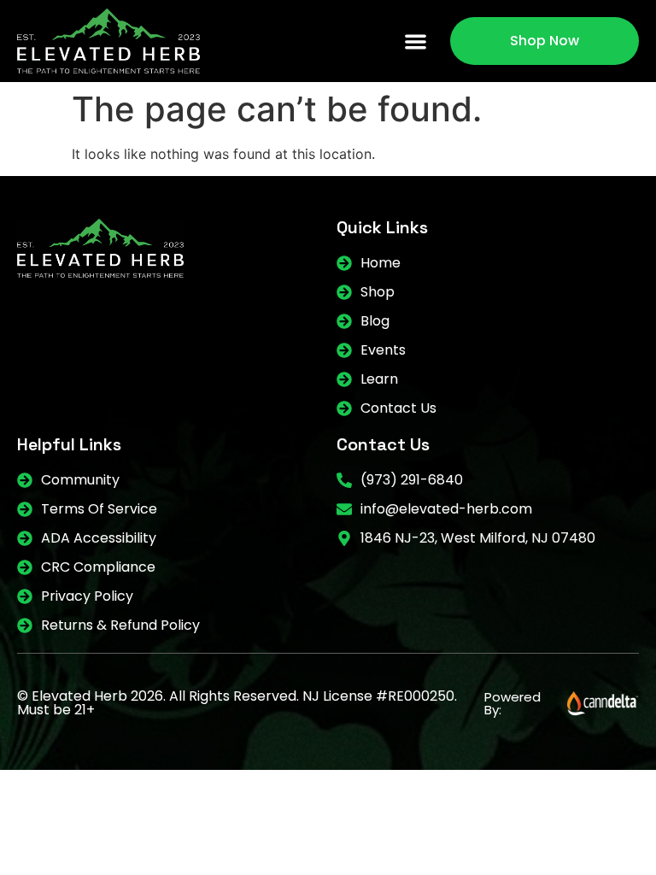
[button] (416, 41)
